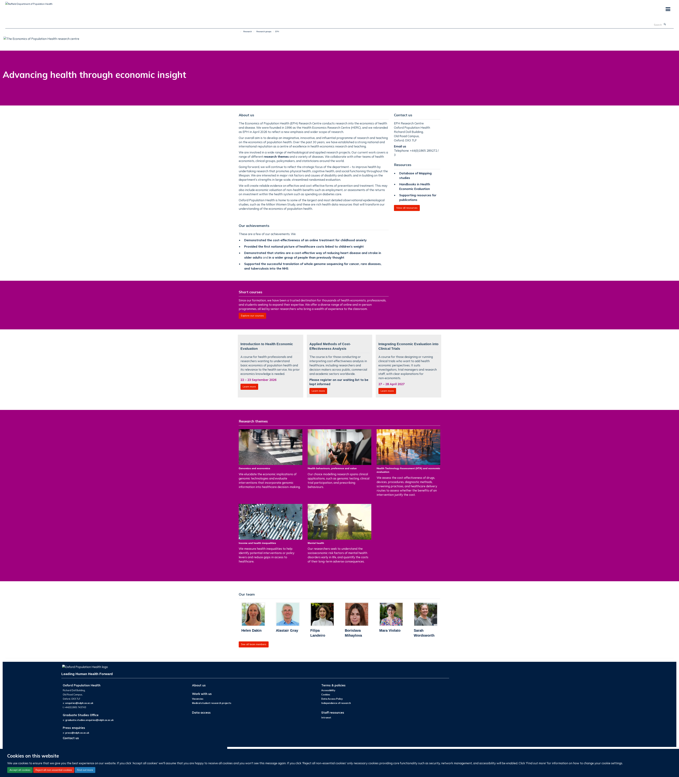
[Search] (665, 24)
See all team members (253, 644)
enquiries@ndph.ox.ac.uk (79, 703)
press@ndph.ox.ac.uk (77, 732)
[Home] (239, 31)
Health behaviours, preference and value (332, 468)
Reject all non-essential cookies (54, 770)
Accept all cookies (20, 770)
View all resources (406, 207)
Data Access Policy (332, 698)
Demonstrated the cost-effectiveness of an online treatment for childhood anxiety (305, 240)
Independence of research (336, 703)
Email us (400, 146)
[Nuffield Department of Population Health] (29, 2)
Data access (201, 712)
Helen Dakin (251, 630)
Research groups (263, 31)
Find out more (85, 770)
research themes (276, 156)
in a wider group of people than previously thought (306, 257)
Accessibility (328, 690)
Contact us (71, 738)
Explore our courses (252, 315)
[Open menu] (668, 9)
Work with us (202, 694)
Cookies (325, 694)
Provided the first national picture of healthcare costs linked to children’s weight (304, 246)
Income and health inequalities (257, 543)
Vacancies (197, 698)
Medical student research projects (211, 703)
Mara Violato (390, 630)
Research (247, 31)
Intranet (326, 717)
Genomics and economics (254, 468)
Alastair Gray (287, 630)
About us (199, 685)
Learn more (249, 386)
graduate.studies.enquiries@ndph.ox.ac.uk (89, 720)
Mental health (316, 543)
